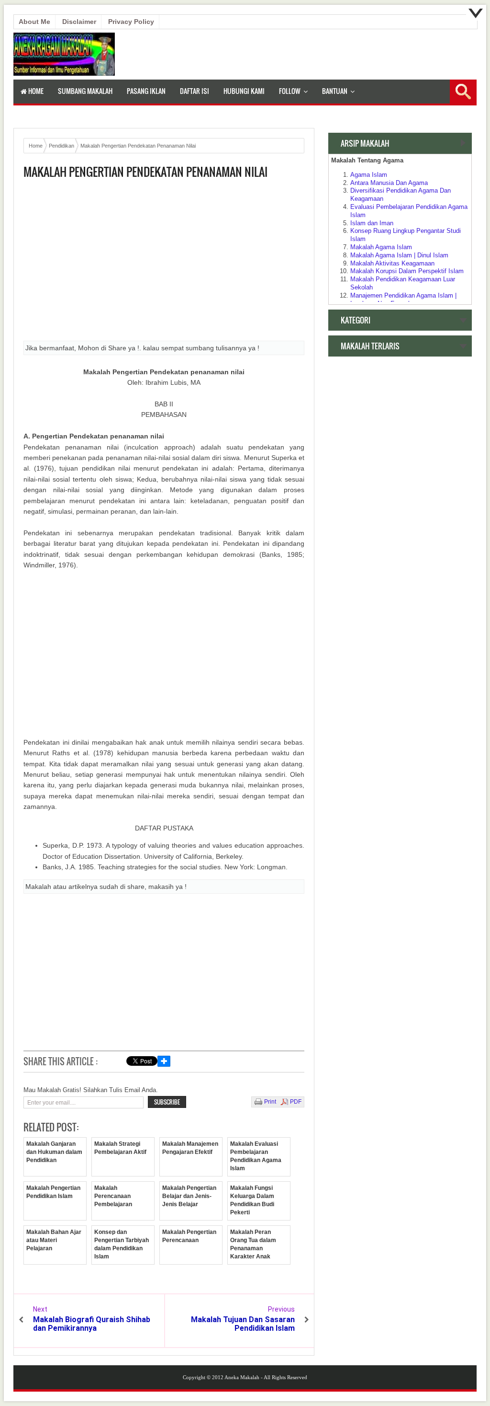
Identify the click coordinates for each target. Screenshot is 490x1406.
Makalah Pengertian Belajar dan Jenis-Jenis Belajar (189, 1196)
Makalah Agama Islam (381, 247)
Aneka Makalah (241, 1377)
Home (35, 91)
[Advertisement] (163, 263)
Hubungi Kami (244, 91)
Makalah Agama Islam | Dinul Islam (399, 255)
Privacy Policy (131, 21)
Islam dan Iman (371, 223)
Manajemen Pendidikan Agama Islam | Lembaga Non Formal (403, 299)
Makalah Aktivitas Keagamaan (392, 263)
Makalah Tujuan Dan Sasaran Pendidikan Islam (243, 1324)
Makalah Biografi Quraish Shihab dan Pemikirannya (91, 1324)
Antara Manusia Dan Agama (389, 182)
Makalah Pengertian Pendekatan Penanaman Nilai (145, 172)
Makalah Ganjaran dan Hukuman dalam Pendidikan (54, 1152)
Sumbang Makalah (85, 91)
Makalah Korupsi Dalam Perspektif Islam (407, 271)
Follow (290, 91)
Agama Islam (368, 174)
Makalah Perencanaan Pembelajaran (113, 1196)
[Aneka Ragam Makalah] (64, 73)
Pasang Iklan (146, 91)
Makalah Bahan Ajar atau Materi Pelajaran (53, 1240)
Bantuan (334, 91)
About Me (34, 21)
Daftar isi (194, 91)
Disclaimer (79, 21)
